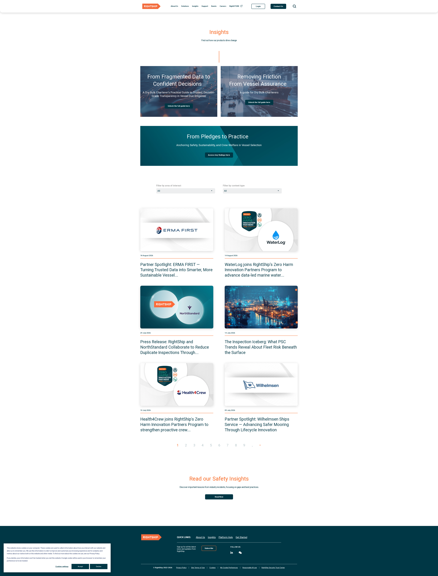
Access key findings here (219, 155)
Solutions (185, 6)
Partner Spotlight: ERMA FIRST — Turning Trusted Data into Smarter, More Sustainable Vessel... (176, 270)
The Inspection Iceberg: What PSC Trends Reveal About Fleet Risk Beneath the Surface (261, 347)
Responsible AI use (249, 568)
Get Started (241, 537)
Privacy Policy (181, 568)
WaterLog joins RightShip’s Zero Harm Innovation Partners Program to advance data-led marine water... (259, 270)
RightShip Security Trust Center (273, 568)
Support (205, 6)
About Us (174, 6)
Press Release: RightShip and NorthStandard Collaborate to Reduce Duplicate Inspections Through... (174, 347)
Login (258, 6)
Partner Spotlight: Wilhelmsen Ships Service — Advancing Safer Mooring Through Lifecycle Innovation (257, 424)
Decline (98, 566)
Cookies (212, 568)
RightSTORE (234, 6)
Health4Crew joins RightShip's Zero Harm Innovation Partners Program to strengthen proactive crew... (174, 424)
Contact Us (278, 6)
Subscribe (209, 548)
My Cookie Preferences (229, 568)
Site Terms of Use (198, 568)
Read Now (219, 497)
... (252, 445)
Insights (195, 6)
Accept (80, 566)
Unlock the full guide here (179, 106)
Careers (223, 6)
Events (214, 6)
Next (260, 447)
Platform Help (226, 537)
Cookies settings (61, 566)
